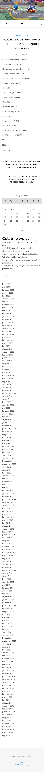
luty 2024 (6, 346)
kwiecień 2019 (8, 517)
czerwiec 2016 (8, 617)
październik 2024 (9, 322)
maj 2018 (6, 549)
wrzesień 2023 (8, 361)
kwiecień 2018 (8, 552)
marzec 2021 (7, 449)
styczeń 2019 (7, 526)
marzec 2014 (7, 697)
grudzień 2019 (8, 493)
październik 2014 (9, 676)
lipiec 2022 (6, 402)
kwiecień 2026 (8, 290)
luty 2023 (6, 381)
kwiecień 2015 (8, 658)
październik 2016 (9, 605)
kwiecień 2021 (8, 446)
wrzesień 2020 (8, 467)
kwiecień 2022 (8, 411)
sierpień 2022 (8, 399)
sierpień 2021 (8, 434)
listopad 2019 (7, 496)
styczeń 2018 (7, 561)
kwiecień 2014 (8, 694)
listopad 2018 (7, 532)
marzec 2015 (7, 661)
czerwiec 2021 (8, 440)
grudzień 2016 (8, 599)
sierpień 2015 (8, 647)
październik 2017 (9, 570)
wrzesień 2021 (8, 431)
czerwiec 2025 (8, 299)
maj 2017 (6, 585)
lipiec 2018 (6, 543)
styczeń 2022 (7, 420)
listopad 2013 (7, 709)
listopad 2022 (7, 390)
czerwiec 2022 (8, 405)
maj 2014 (6, 691)
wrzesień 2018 (8, 537)
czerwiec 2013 (8, 723)
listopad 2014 (7, 673)
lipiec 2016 (6, 614)
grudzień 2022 (8, 387)
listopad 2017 (7, 567)
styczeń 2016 (7, 632)
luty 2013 (6, 735)
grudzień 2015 (8, 635)
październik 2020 (9, 464)
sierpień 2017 (8, 576)
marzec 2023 (7, 378)
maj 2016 (6, 620)
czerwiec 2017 (8, 582)
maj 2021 (6, 443)
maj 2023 (6, 372)
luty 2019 (6, 523)
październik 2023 (9, 358)
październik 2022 (9, 393)
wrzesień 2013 (8, 714)
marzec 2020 (7, 484)
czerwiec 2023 (8, 369)
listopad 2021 (7, 425)
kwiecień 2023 (8, 375)
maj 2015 (6, 655)
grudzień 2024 (8, 316)
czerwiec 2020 (8, 476)
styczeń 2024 (7, 349)
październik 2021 (9, 428)
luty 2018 (6, 558)
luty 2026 (6, 296)
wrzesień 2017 (8, 573)
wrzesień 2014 (8, 679)
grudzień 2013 (8, 706)
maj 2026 (6, 287)
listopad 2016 (7, 602)
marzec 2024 (7, 343)
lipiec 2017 (6, 579)
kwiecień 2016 (8, 623)
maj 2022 (6, 408)
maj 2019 (6, 514)
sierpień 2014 (8, 682)
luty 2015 (6, 664)
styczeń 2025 (7, 313)
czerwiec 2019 (8, 511)
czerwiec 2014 (8, 688)
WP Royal (28, 756)
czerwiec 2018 (8, 546)
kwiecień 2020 (8, 481)
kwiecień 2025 (8, 304)
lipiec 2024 (6, 331)
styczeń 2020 (7, 490)
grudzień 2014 (8, 670)
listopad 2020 (7, 461)
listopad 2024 (7, 319)
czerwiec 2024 (8, 334)
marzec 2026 (7, 293)
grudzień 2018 (8, 529)
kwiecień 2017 (8, 588)
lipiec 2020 (6, 473)
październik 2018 (9, 535)
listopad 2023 (7, 355)
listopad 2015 (7, 638)
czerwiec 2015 (8, 653)
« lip (21, 230)
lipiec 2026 (6, 284)
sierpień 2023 (8, 363)
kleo (8, 150)
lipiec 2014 (6, 685)
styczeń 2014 (7, 703)
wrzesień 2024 (8, 325)
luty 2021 (6, 452)
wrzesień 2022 (8, 396)
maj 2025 (6, 302)
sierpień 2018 (8, 540)
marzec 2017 (7, 591)
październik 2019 (9, 499)
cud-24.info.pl (22, 8)
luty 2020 (6, 487)
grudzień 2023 (8, 352)
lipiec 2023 (6, 366)
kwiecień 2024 (8, 340)
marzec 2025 (7, 307)
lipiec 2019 (6, 508)
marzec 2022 (7, 414)
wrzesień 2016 (8, 608)
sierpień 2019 (8, 505)
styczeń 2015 (7, 667)
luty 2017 (6, 594)
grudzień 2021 (8, 422)
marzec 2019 (7, 520)
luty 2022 (6, 417)
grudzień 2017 (8, 564)
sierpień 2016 (8, 611)
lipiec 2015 (6, 650)
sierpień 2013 (8, 717)
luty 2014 (6, 700)
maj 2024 (6, 337)
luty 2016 (6, 629)
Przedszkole (22, 35)
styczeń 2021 (7, 455)
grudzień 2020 (8, 458)
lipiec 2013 (6, 720)
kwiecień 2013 (8, 729)
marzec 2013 (7, 732)
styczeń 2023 (7, 384)
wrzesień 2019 (8, 502)
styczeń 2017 (7, 596)
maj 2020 (6, 479)
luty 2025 (6, 310)
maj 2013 (6, 726)
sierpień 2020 (8, 470)
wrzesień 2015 (8, 644)
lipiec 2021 (6, 437)
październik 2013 (9, 712)
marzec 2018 (7, 555)
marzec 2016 (7, 626)
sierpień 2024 (8, 328)
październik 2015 (9, 641)
